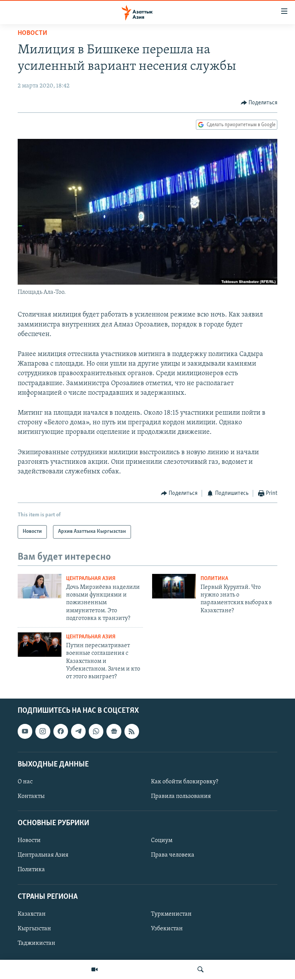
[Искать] (200, 969)
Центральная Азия (91, 579)
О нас (25, 782)
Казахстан (32, 914)
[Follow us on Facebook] (60, 731)
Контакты (31, 796)
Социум (161, 840)
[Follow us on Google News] (113, 731)
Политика (214, 579)
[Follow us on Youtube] (25, 731)
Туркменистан (171, 914)
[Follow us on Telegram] (78, 731)
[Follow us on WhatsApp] (96, 731)
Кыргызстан (34, 929)
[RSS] (131, 731)
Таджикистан (36, 943)
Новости (32, 33)
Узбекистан (167, 929)
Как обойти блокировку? (184, 782)
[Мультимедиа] (94, 969)
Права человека (172, 855)
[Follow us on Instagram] (42, 731)
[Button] (259, 103)
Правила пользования (181, 796)
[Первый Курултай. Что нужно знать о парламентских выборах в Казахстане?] (174, 586)
